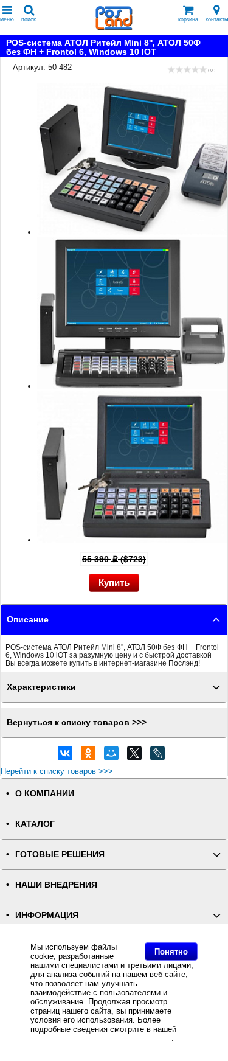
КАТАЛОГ (35, 824)
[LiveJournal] (157, 756)
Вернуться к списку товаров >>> (77, 722)
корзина (188, 19)
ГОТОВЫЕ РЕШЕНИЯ (60, 854)
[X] (134, 756)
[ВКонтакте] (65, 756)
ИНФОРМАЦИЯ (46, 915)
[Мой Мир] (111, 756)
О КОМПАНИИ (44, 793)
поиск (28, 19)
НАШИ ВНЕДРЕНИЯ (56, 884)
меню (7, 19)
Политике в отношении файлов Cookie (100, 1038)
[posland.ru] (114, 27)
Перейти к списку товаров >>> (57, 771)
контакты (217, 19)
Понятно (171, 951)
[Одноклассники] (88, 756)
